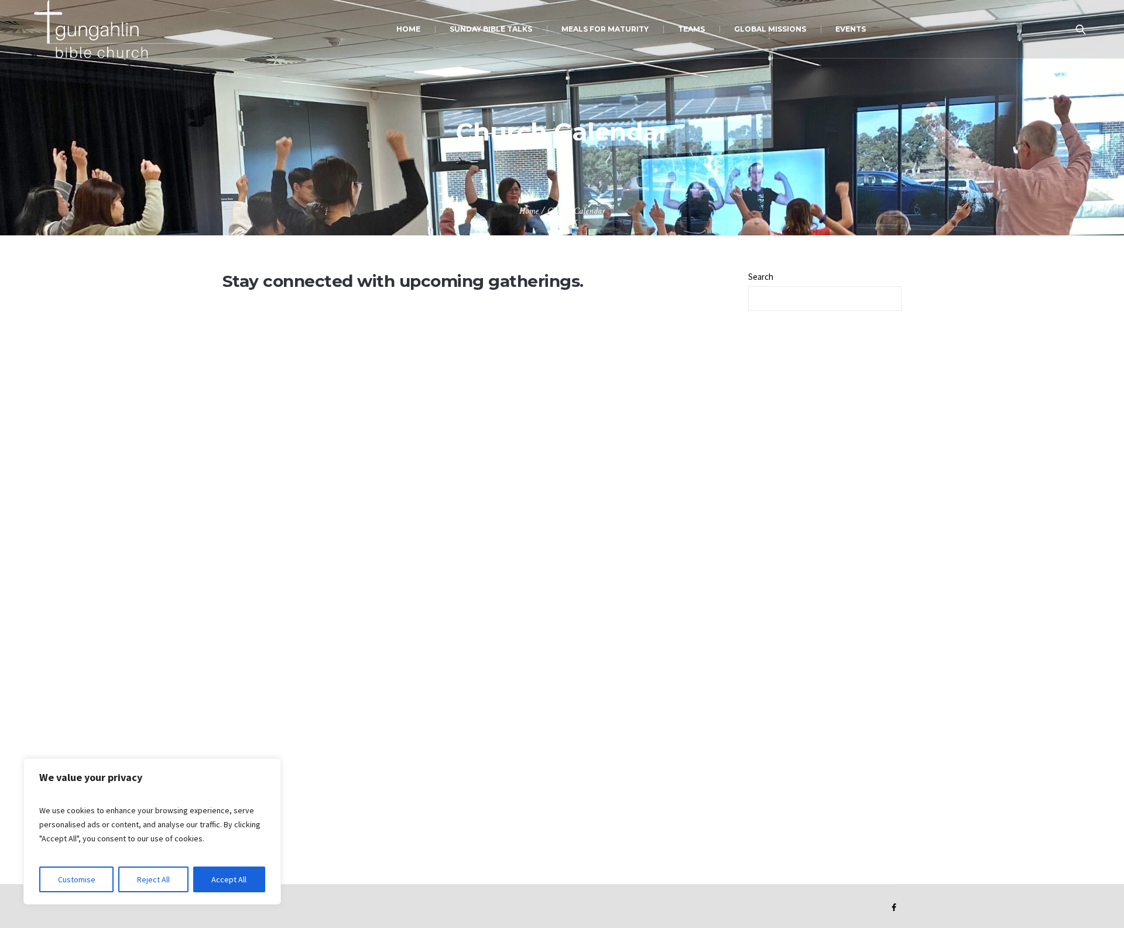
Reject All (153, 879)
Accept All (228, 879)
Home (529, 211)
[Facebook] (894, 907)
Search (760, 276)
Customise (76, 879)
